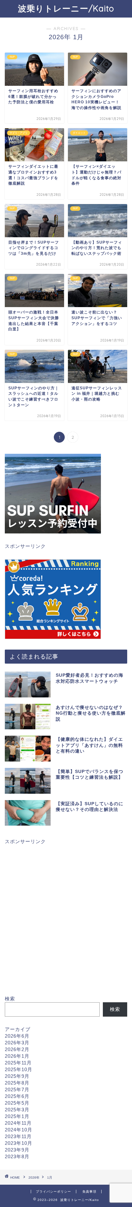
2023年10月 (18, 1143)
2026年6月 (17, 1036)
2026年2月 (17, 1049)
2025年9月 (17, 1076)
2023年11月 (18, 1136)
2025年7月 (17, 1089)
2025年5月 (17, 1103)
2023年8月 (17, 1156)
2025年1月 (17, 1116)
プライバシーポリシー (53, 1191)
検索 (10, 998)
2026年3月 (17, 1042)
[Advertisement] (66, 920)
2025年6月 (17, 1096)
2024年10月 (18, 1129)
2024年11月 (18, 1123)
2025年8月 (17, 1083)
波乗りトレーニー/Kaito (66, 8)
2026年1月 (17, 1056)
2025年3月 (17, 1109)
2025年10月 (18, 1069)
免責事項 (89, 1191)
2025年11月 (18, 1062)
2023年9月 (17, 1149)
